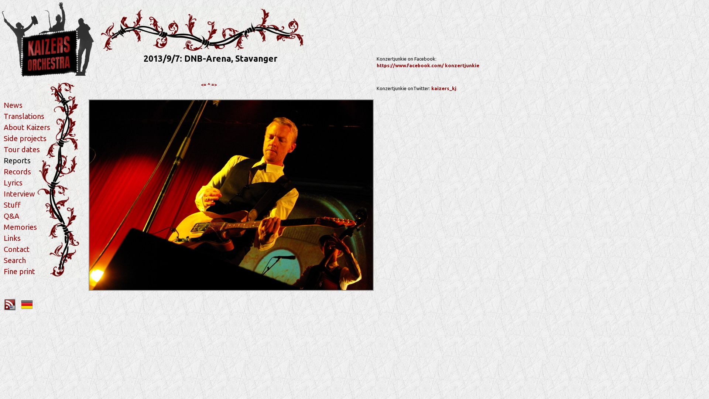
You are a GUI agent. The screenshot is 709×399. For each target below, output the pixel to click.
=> (214, 84)
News (13, 105)
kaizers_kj (443, 88)
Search (15, 260)
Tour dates (22, 149)
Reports (17, 160)
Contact (17, 249)
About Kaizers (27, 127)
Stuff (12, 205)
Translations (24, 116)
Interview (19, 194)
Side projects (25, 138)
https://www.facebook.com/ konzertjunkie (428, 65)
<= (203, 84)
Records (17, 171)
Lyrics (13, 182)
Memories (20, 227)
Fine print (19, 271)
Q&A (11, 216)
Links (12, 238)
